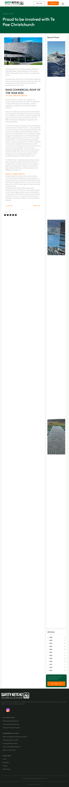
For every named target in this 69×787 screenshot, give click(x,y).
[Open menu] (63, 4)
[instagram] (8, 710)
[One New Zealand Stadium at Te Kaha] (56, 59)
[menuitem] (34, 721)
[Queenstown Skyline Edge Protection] (56, 237)
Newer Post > (37, 206)
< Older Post (9, 206)
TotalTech (39, 784)
